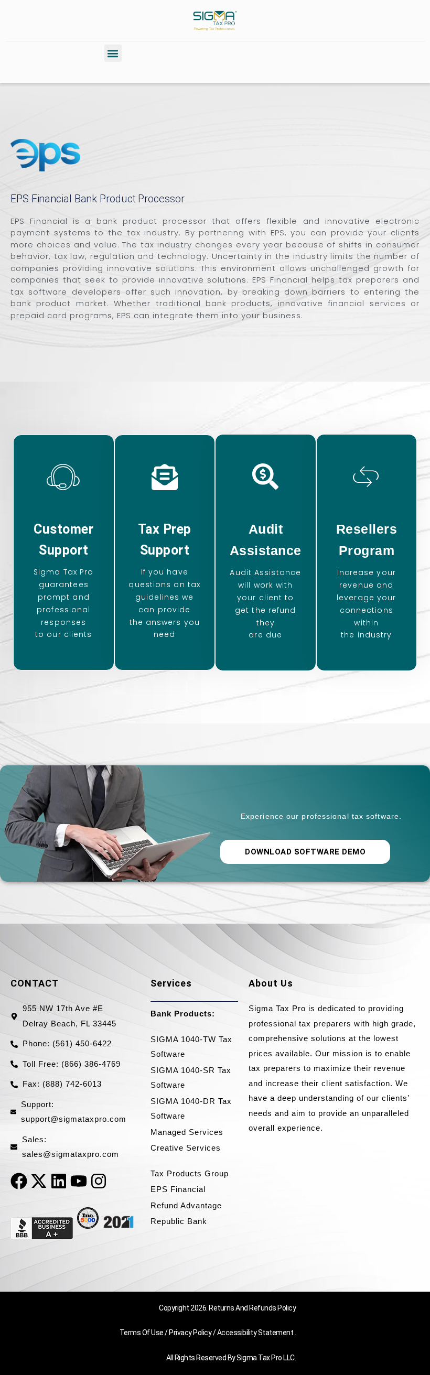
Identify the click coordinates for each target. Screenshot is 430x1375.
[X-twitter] (38, 1181)
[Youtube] (78, 1181)
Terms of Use (142, 1332)
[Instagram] (98, 1181)
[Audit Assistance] (265, 476)
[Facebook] (18, 1181)
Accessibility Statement (256, 1332)
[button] (113, 53)
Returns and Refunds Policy (252, 1308)
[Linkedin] (58, 1181)
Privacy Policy (191, 1332)
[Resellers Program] (366, 476)
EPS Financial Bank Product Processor (97, 198)
